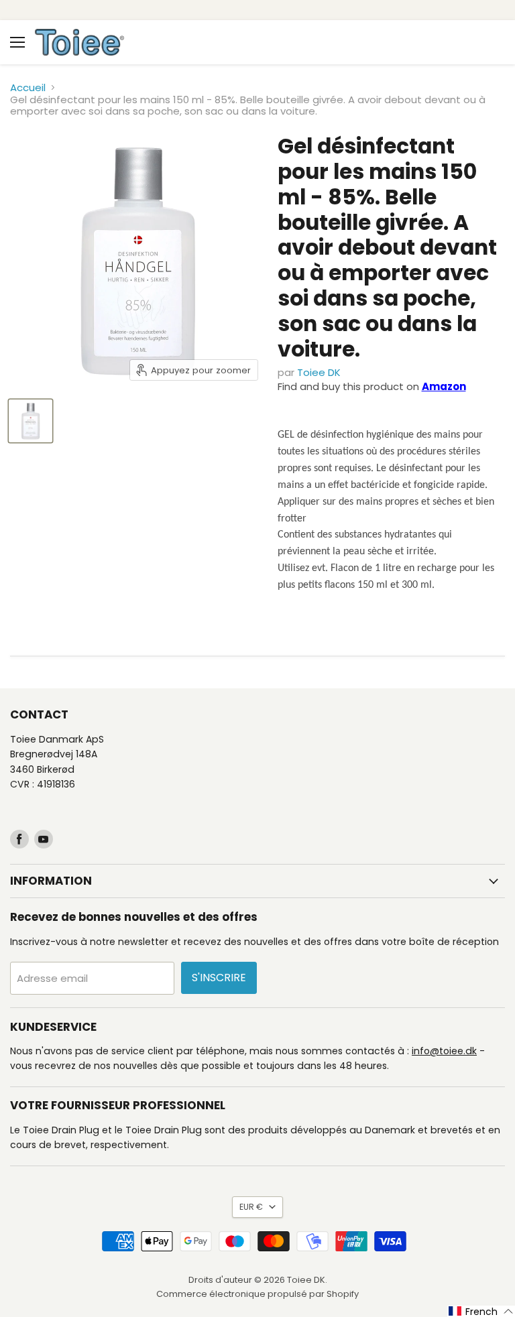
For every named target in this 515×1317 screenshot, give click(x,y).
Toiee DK (319, 372)
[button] (481, 1311)
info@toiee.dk (444, 1051)
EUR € (251, 1206)
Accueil (28, 87)
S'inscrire (219, 977)
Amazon (444, 386)
